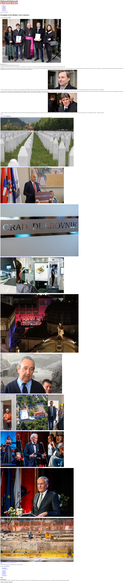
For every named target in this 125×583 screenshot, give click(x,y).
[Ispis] (9, 17)
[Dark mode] (1, 577)
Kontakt (3, 9)
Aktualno (4, 6)
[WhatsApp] (4, 116)
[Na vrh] (1, 563)
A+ (7, 17)
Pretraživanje (4, 10)
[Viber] (5, 116)
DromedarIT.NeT (7, 566)
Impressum (4, 567)
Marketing (4, 8)
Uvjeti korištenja (4, 568)
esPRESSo (4, 7)
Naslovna (4, 5)
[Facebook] (3, 116)
